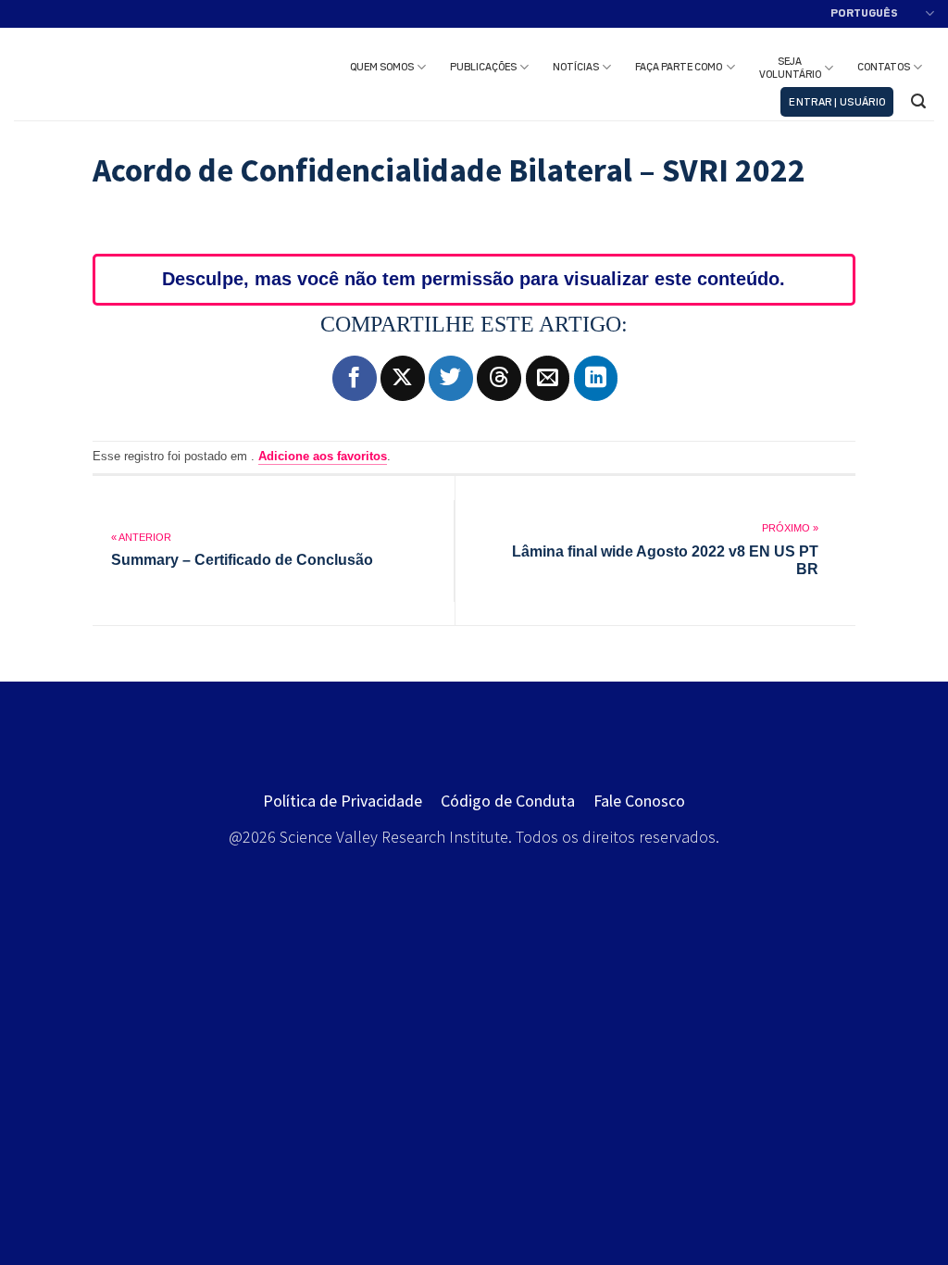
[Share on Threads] (499, 378)
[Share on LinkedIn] (596, 378)
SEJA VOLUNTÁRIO (790, 68)
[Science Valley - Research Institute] (112, 74)
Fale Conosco (639, 800)
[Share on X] (402, 378)
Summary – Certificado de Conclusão (242, 560)
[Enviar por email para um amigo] (548, 378)
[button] (836, 102)
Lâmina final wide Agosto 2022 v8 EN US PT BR (664, 560)
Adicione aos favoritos (322, 456)
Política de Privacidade (342, 800)
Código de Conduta (508, 800)
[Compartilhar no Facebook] (354, 378)
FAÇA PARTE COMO (678, 67)
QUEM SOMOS (382, 67)
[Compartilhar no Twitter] (451, 378)
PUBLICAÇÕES (483, 67)
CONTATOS (883, 67)
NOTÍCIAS (576, 67)
